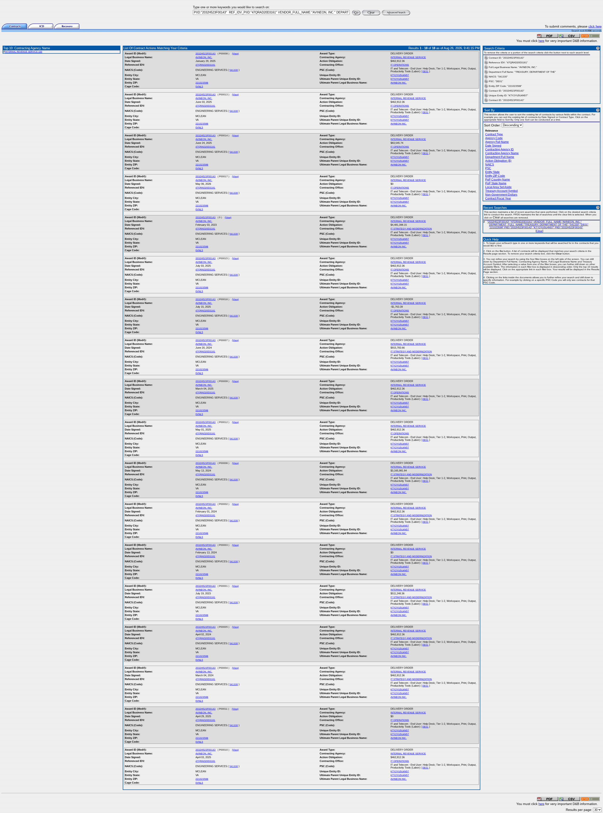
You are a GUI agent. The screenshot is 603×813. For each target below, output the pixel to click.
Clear (539, 230)
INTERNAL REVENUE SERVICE (408, 57)
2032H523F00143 (206, 53)
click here (595, 26)
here (541, 41)
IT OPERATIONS (400, 65)
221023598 (202, 82)
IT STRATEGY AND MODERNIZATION (411, 228)
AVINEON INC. (399, 82)
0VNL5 (199, 86)
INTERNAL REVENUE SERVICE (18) (23, 52)
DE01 (425, 71)
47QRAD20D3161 (205, 65)
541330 (233, 70)
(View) (235, 53)
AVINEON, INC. (204, 57)
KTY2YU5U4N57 (400, 75)
